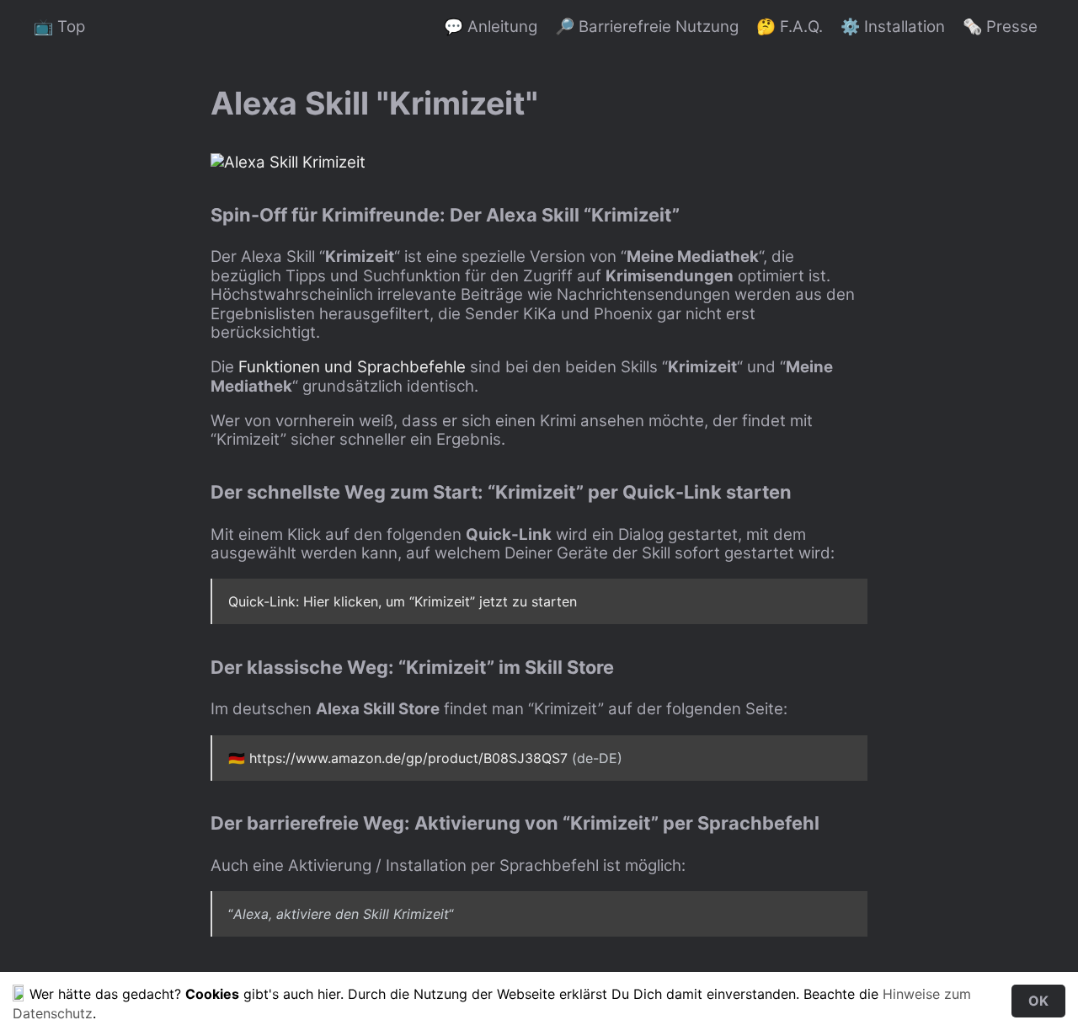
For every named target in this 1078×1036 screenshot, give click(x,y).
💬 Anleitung (490, 26)
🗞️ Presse (1000, 26)
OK (1038, 1000)
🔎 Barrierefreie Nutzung (647, 26)
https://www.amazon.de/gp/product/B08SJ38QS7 (408, 758)
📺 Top (59, 26)
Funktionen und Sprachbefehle (352, 366)
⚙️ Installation (893, 26)
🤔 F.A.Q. (789, 26)
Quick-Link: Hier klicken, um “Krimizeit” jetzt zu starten (402, 601)
